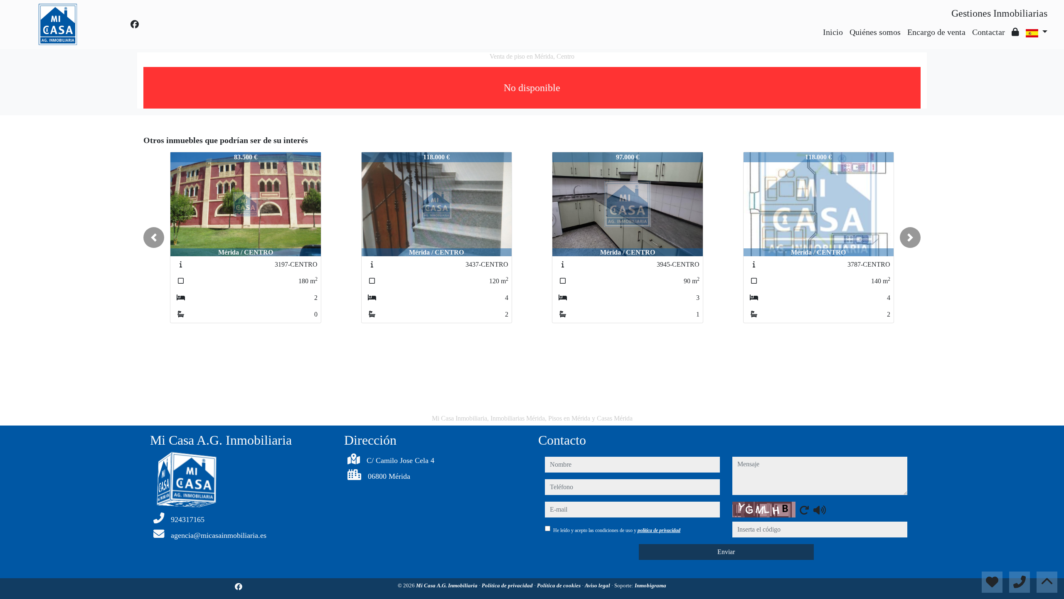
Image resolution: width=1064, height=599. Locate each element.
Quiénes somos (875, 32)
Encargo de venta (936, 32)
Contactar (988, 32)
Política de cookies (559, 585)
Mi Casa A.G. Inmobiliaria (447, 585)
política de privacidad (659, 530)
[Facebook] (135, 24)
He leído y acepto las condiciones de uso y (616, 530)
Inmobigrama (650, 585)
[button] (153, 237)
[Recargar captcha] (804, 510)
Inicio (833, 32)
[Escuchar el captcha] (819, 510)
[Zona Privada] (1015, 32)
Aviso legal (598, 585)
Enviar (726, 551)
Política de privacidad (508, 585)
